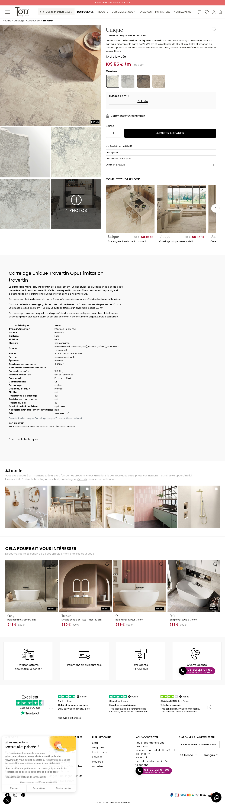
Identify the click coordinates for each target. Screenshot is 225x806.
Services (97, 757)
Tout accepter (65, 788)
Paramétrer (40, 788)
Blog (95, 743)
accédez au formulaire (150, 761)
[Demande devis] (199, 12)
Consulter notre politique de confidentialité (27, 777)
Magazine (98, 747)
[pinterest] (23, 795)
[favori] (207, 12)
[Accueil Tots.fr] (22, 12)
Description (112, 152)
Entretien (97, 766)
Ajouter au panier (170, 133)
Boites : (110, 126)
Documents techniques (118, 158)
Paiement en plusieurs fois (84, 665)
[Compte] (214, 12)
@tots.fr (82, 479)
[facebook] (7, 795)
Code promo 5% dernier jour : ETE (112, 2)
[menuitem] (85, 12)
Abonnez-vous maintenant (198, 744)
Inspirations (99, 752)
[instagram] (15, 795)
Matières (97, 761)
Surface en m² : (118, 96)
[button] (7, 800)
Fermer (16, 788)
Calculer (142, 101)
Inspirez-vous (101, 737)
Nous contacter (147, 737)
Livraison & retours (115, 164)
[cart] (220, 12)
